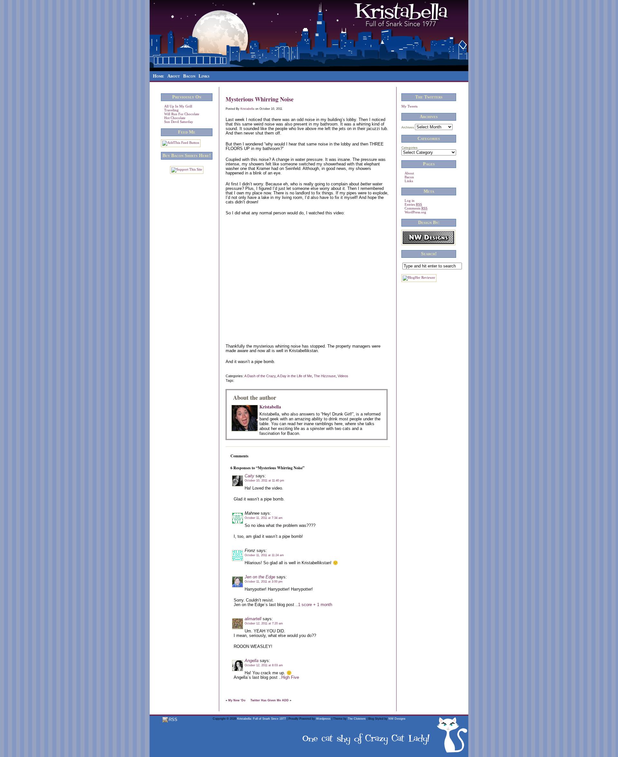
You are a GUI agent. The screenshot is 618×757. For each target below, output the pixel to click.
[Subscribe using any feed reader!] (181, 143)
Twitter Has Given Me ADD (269, 700)
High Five (290, 677)
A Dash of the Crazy (260, 376)
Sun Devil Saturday (178, 122)
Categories (409, 147)
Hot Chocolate (174, 118)
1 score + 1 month (315, 604)
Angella (251, 660)
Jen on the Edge (260, 577)
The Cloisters (357, 718)
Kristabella (247, 108)
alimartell (253, 618)
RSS (172, 719)
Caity (249, 475)
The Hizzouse (325, 376)
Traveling (171, 110)
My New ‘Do (237, 700)
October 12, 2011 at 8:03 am (264, 665)
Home (158, 76)
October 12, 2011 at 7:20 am (264, 623)
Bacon (189, 76)
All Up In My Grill (178, 106)
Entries (413, 204)
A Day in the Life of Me (294, 376)
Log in (410, 200)
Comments (416, 208)
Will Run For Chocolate (181, 114)
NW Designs (397, 718)
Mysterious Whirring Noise (260, 99)
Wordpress (323, 718)
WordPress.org (415, 212)
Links (204, 76)
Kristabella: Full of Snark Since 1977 (261, 718)
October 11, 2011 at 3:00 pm (264, 581)
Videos (343, 376)
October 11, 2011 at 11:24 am (264, 555)
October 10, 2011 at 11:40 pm (264, 480)
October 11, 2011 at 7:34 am (264, 517)
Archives (407, 127)
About (173, 76)
